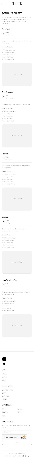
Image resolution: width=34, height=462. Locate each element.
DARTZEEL (20, 412)
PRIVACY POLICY (8, 456)
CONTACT (4, 377)
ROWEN (4, 409)
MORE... (3, 415)
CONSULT (4, 374)
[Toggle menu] (2, 4)
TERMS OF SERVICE (17, 456)
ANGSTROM (5, 412)
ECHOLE (19, 409)
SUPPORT (4, 380)
